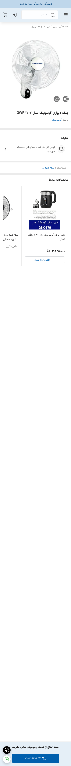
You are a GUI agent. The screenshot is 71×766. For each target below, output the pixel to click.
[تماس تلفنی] (7, 750)
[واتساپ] (7, 759)
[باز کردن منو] (65, 15)
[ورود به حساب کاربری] (15, 15)
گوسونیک (57, 120)
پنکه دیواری (36, 26)
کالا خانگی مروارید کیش (57, 26)
